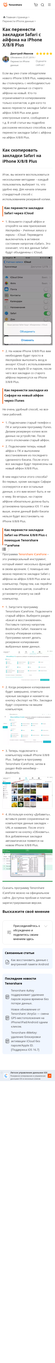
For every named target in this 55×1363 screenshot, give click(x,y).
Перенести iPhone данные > (19, 21)
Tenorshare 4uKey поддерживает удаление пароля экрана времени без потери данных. (30, 997)
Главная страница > (17, 17)
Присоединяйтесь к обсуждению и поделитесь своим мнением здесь (26, 932)
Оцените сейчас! (41, 63)
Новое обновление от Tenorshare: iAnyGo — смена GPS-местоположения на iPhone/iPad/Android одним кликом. (30, 1018)
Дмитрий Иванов (21, 53)
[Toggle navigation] (48, 4)
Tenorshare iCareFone (32, 554)
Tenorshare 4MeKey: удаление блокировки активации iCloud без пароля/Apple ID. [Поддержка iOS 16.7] (26, 1041)
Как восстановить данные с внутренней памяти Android (30, 962)
